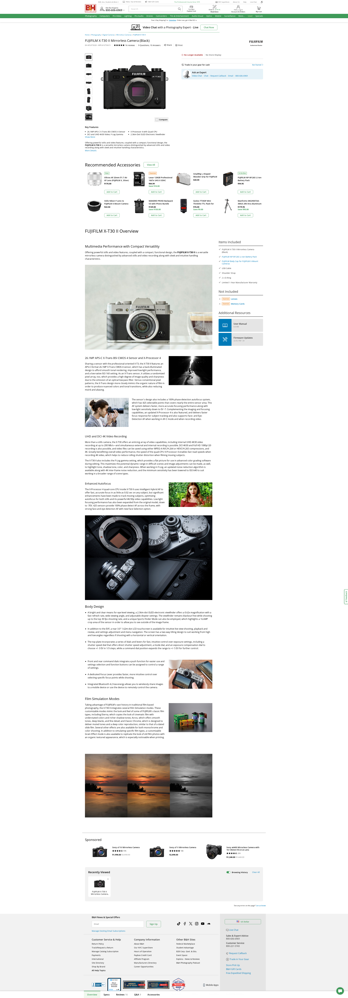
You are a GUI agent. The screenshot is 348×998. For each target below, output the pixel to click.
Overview (92, 994)
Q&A (137, 994)
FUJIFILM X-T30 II (139, 35)
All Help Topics (98, 970)
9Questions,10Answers (149, 45)
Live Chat (253, 2)
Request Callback (238, 953)
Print (180, 45)
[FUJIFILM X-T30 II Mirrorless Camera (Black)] (135, 87)
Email (96, 924)
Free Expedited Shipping (238, 973)
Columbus (172, 20)
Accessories (153, 994)
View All (151, 164)
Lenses (234, 299)
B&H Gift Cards (233, 969)
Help (244, 2)
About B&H (139, 944)
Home (87, 35)
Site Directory (98, 963)
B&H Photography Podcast (188, 963)
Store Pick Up (233, 965)
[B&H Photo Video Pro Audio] (91, 8)
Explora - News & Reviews (188, 959)
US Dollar (245, 921)
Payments (96, 955)
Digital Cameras (108, 35)
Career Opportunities (143, 966)
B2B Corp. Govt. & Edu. (186, 951)
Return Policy (98, 944)
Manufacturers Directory (145, 963)
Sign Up (154, 924)
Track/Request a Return (102, 947)
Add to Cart (112, 192)
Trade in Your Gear (239, 959)
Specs (107, 994)
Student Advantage (185, 947)
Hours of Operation (143, 951)
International (98, 959)
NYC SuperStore (223, 2)
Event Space (181, 955)
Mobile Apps (212, 984)
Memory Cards (238, 304)
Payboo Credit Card (143, 955)
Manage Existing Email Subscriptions (108, 931)
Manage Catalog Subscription (105, 951)
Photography (96, 35)
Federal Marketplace (185, 944)
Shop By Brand (98, 966)
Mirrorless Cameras (124, 35)
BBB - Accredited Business (98, 985)
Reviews (122, 994)
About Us (236, 2)
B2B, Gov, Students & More (107, 2)
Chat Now (209, 27)
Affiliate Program (141, 959)
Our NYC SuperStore (143, 947)
